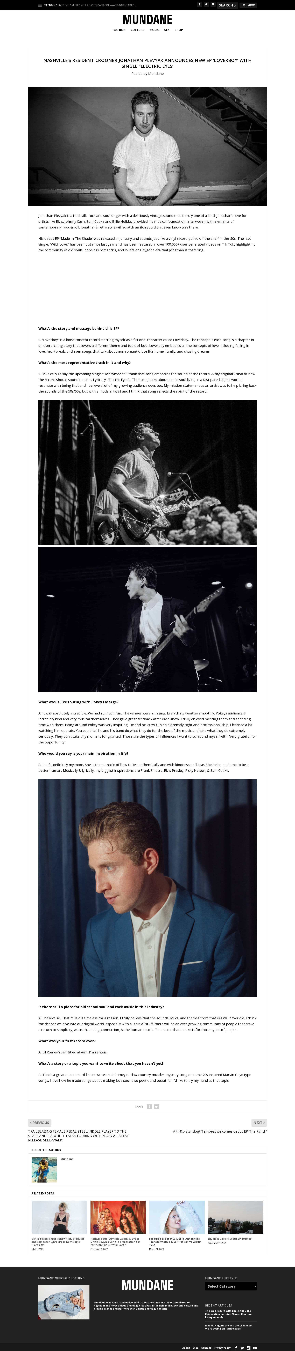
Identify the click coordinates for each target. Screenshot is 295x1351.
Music (154, 30)
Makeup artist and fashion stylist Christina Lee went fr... (89, 5)
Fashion (119, 30)
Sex (167, 30)
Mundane (156, 73)
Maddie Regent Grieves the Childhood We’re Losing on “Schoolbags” (228, 1327)
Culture (137, 30)
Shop (179, 30)
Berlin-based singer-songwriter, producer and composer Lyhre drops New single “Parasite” (58, 1241)
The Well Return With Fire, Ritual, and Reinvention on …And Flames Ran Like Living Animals (228, 1314)
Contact (206, 1347)
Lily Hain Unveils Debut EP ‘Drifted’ (230, 1238)
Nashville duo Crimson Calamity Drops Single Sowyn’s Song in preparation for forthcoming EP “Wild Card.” (115, 1241)
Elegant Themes (61, 1347)
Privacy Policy (222, 1347)
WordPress (92, 1347)
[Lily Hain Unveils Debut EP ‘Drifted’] (236, 1217)
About (186, 1347)
